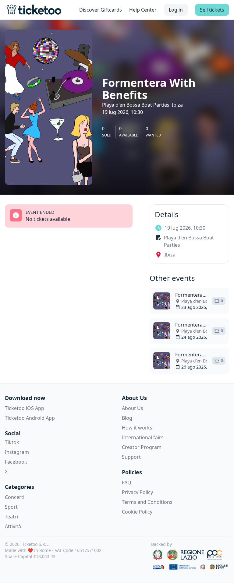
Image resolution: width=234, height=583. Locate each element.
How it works (137, 427)
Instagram (17, 452)
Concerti (14, 497)
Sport (11, 507)
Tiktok (12, 442)
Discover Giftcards (100, 9)
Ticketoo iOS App (24, 408)
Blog (127, 418)
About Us (132, 408)
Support (131, 457)
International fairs (143, 437)
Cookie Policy (137, 511)
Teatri (11, 516)
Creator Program (141, 447)
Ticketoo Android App (30, 418)
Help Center (143, 9)
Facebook (16, 461)
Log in (176, 9)
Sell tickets (212, 9)
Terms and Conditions (147, 502)
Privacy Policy (137, 492)
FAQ (126, 482)
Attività (13, 526)
